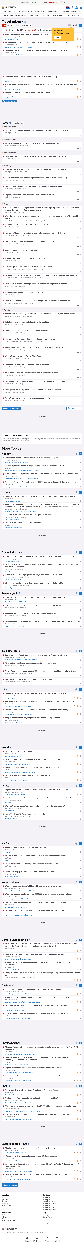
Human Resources (33, 479)
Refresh (57, 1241)
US (20, 756)
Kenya (7, 501)
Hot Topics (12, 11)
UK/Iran (7, 698)
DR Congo (12, 780)
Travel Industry (7, 15)
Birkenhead (8, 47)
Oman (11, 519)
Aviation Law (22, 479)
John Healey (9, 994)
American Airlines (19, 487)
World (24, 11)
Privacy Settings (48, 1223)
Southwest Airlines (11, 479)
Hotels (37, 15)
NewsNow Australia (49, 1209)
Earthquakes (22, 764)
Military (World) (29, 891)
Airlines (25, 462)
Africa (17, 794)
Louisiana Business (17, 511)
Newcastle (8, 1179)
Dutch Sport (20, 1095)
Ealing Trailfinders (10, 602)
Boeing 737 (8, 487)
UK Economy (9, 1010)
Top (4, 25)
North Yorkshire (17, 89)
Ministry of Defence (11, 891)
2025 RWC (21, 602)
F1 (26, 1095)
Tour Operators (58, 15)
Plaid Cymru (30, 899)
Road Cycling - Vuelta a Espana (15, 1111)
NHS (6, 860)
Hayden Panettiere (11, 1072)
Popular (16, 25)
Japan (29, 764)
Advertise (5, 1217)
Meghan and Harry (30, 1054)
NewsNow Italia (48, 1205)
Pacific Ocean (15, 951)
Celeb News (29, 1072)
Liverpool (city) (18, 47)
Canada (7, 756)
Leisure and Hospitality (30, 660)
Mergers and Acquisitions (13, 660)
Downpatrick (9, 55)
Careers (4, 1219)
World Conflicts (22, 780)
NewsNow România (49, 1203)
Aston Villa (18, 1171)
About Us (5, 1199)
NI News (23, 55)
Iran (42, 11)
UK (19, 11)
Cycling (38, 1111)
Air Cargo (8, 802)
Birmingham (19, 714)
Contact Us (5, 1201)
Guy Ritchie (8, 1054)
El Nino (7, 951)
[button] (26, 25)
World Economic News (27, 97)
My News (37, 1241)
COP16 (7, 969)
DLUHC (17, 55)
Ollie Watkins (9, 1171)
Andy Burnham (9, 722)
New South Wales (16, 579)
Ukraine (37, 11)
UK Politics (19, 722)
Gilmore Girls (9, 1080)
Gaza (30, 11)
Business (65, 11)
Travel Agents (70, 15)
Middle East (18, 519)
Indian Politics (9, 811)
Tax (6, 89)
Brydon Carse (9, 1103)
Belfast (15, 81)
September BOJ (10, 1018)
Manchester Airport (11, 470)
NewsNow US (47, 1199)
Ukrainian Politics (24, 772)
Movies (26, 1064)
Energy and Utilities (35, 1002)
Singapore (8, 527)
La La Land (18, 1080)
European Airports (33, 470)
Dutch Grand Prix (10, 1095)
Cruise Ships (9, 588)
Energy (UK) (15, 698)
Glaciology (8, 959)
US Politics (14, 756)
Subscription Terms (49, 1221)
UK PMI (24, 1010)
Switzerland (17, 959)
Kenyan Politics (15, 501)
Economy (15, 97)
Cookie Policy (47, 1217)
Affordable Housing (11, 876)
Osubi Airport (9, 794)
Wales (17, 39)
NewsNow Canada (49, 1207)
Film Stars (21, 1072)
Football (74, 11)
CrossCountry (9, 714)
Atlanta (7, 511)
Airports (30, 15)
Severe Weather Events (28, 951)
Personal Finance (13, 907)
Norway (7, 462)
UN (18, 969)
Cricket (32, 1103)
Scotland (8, 980)
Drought (13, 969)
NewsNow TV (6, 1205)
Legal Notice (47, 1219)
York (10, 89)
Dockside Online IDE (8, 1221)
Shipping (18, 684)
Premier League (27, 1119)
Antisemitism (9, 1064)
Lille (6, 1152)
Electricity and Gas (11, 1002)
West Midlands (28, 714)
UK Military (28, 994)
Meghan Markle (18, 1054)
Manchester (22, 470)
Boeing (28, 487)
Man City (18, 1119)
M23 (6, 780)
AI (59, 11)
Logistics (8, 97)
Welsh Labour (18, 915)
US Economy (26, 1018)
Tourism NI (8, 81)
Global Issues (26, 959)
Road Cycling (30, 1111)
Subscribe (5, 1203)
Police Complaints (11, 706)
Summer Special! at (40, 2)
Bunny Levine (27, 1080)
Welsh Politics (9, 39)
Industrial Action (16, 462)
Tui (15, 588)
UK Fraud (8, 852)
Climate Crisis (51, 11)
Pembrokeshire (10, 561)
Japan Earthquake (11, 764)
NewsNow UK (47, 1197)
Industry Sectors (20, 15)
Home (4, 11)
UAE (6, 519)
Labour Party (28, 915)
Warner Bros (19, 1064)
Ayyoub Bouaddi (14, 1152)
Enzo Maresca (9, 1119)
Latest (9, 25)
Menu (47, 1241)
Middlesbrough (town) (25, 706)
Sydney (7, 579)
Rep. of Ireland (22, 1002)
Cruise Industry (46, 15)
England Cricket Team (21, 1103)
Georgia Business (30, 511)
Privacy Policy (47, 1215)
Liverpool (16, 1179)
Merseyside (28, 47)
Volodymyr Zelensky (11, 772)
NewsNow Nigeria (49, 1201)
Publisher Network (8, 1215)
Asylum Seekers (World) (18, 899)
